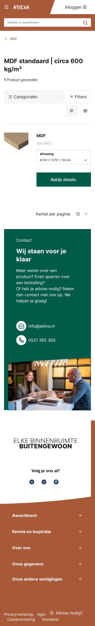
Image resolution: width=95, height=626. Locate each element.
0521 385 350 (41, 340)
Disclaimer (50, 619)
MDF (13, 39)
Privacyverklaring (18, 614)
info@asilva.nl (41, 326)
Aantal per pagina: (53, 213)
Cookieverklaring (21, 619)
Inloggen (74, 7)
